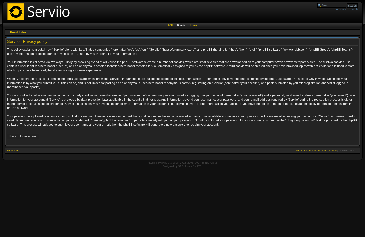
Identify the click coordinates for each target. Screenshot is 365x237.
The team (301, 150)
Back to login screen (23, 136)
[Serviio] (40, 21)
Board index (18, 32)
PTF (199, 166)
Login (193, 25)
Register (181, 25)
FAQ (170, 25)
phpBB (165, 162)
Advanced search (347, 9)
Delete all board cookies (323, 150)
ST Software (185, 166)
